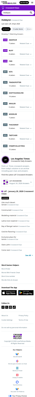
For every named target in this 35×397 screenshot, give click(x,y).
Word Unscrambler (8, 276)
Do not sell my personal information (14, 327)
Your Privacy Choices (19, 396)
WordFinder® (17, 357)
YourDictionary (17, 385)
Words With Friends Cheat (10, 273)
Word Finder (5, 269)
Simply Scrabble (18, 377)
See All (28, 255)
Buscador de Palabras (17, 391)
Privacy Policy (23, 315)
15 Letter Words (18, 29)
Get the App (24, 2)
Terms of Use (23, 320)
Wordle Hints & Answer (9, 280)
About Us (4, 315)
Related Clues (25, 43)
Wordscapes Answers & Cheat (17, 364)
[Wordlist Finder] (17, 336)
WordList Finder (17, 371)
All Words (6, 29)
